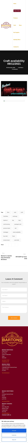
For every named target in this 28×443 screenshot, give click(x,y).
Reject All (14, 439)
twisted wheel (6, 240)
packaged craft (17, 224)
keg (13, 220)
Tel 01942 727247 (5, 360)
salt (15, 228)
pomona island (6, 228)
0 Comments (15, 69)
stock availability (16, 232)
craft (22, 212)
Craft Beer (5, 216)
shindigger (5, 232)
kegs (19, 220)
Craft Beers (20, 67)
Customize (14, 435)
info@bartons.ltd (5, 361)
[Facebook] (7, 244)
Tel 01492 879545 (5, 401)
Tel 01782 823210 (5, 372)
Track (13, 236)
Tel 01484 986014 (5, 413)
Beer (8, 212)
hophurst (5, 220)
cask (15, 212)
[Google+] (13, 244)
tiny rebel (5, 236)
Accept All (14, 430)
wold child (16, 240)
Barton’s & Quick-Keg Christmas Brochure (6, 256)
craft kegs (15, 216)
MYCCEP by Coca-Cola (21, 256)
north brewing (6, 224)
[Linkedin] (16, 244)
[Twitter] (10, 244)
